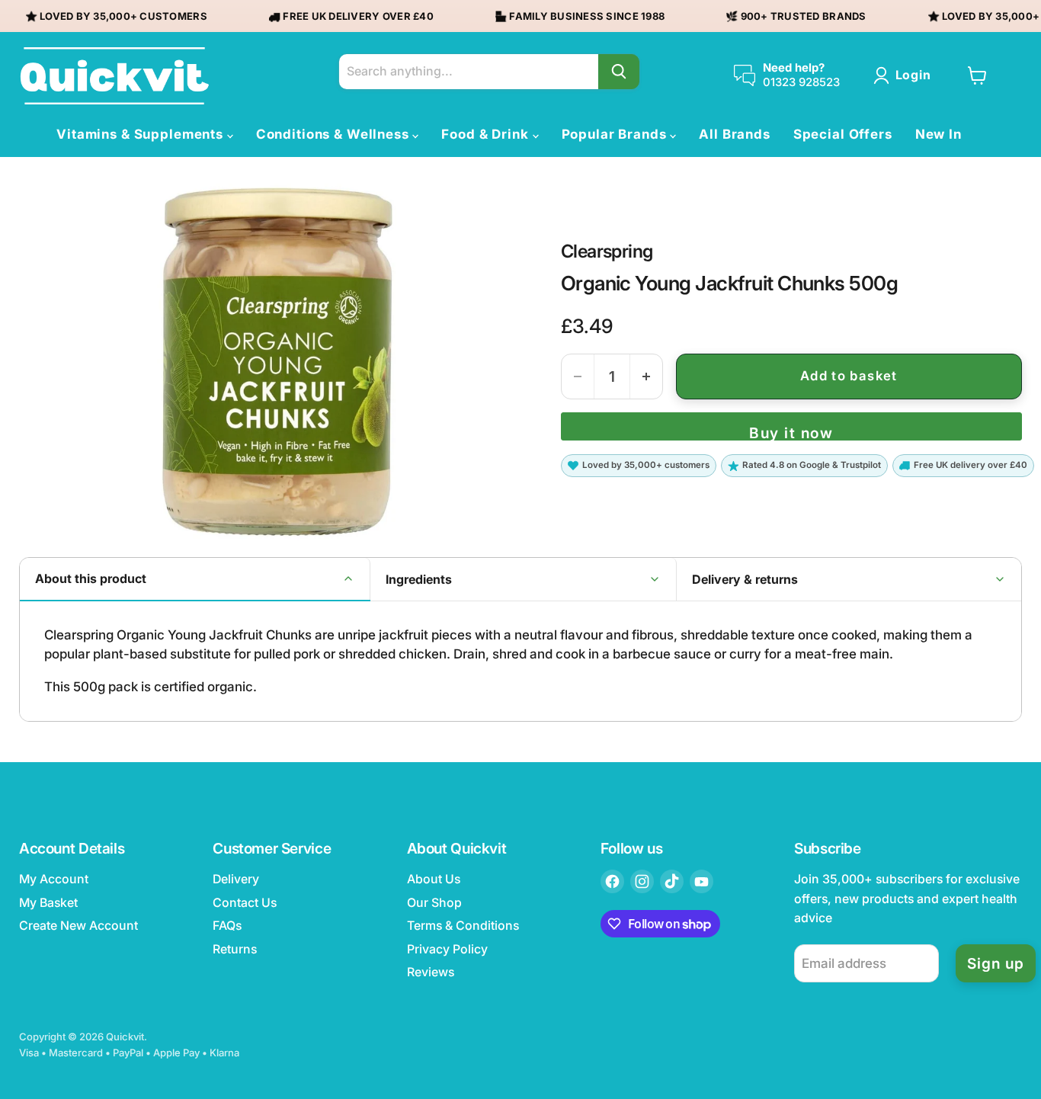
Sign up (995, 963)
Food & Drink (486, 134)
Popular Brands (616, 134)
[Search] (618, 71)
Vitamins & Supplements (141, 134)
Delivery (236, 879)
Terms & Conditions (463, 925)
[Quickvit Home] (114, 75)
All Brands (734, 134)
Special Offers (842, 134)
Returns (235, 949)
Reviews (430, 972)
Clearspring (607, 251)
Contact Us (245, 903)
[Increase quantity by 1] (646, 376)
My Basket (48, 903)
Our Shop (434, 903)
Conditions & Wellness (334, 134)
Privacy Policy (447, 949)
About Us (433, 879)
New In (938, 134)
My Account (53, 879)
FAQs (227, 925)
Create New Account (78, 925)
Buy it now (791, 432)
